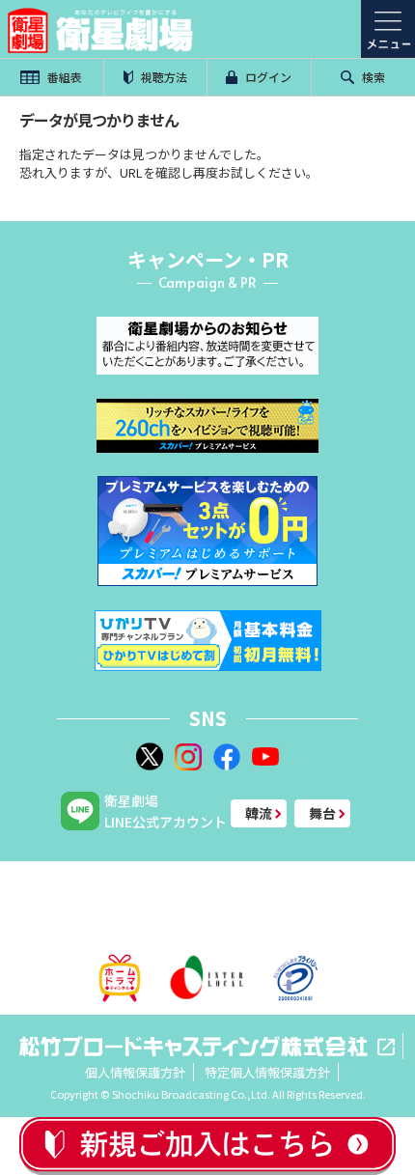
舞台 (322, 813)
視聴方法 (162, 77)
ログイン (266, 77)
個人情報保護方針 (135, 1072)
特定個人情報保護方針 (267, 1072)
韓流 (258, 813)
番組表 (63, 77)
